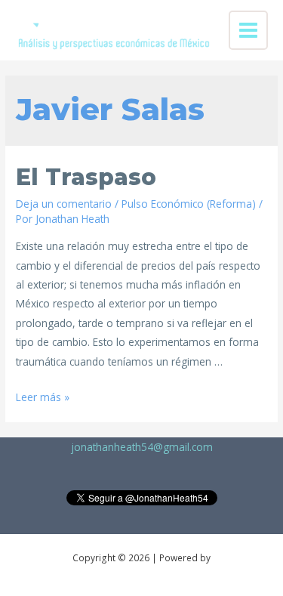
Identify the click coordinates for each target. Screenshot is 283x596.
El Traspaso (86, 177)
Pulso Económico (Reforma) (189, 203)
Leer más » (42, 397)
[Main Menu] (249, 31)
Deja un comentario (64, 203)
